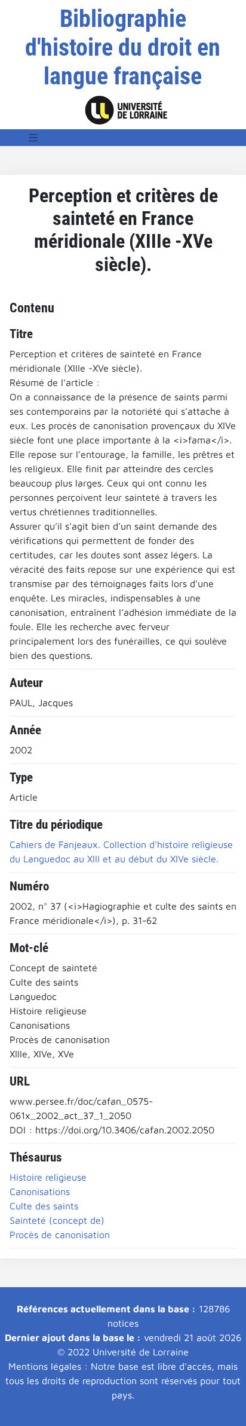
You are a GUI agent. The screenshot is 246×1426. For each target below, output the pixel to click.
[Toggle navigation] (33, 137)
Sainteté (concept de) (57, 1220)
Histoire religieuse (48, 1177)
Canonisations (40, 1191)
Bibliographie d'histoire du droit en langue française (122, 47)
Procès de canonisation (60, 1234)
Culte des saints (44, 1205)
